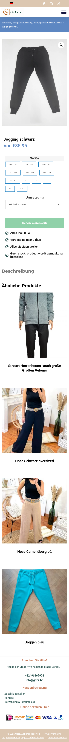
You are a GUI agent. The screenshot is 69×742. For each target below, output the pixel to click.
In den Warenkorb (34, 223)
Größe (34, 158)
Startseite (6, 22)
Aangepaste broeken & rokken (48, 22)
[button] (64, 12)
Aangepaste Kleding (22, 22)
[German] (11, 3)
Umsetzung (34, 197)
